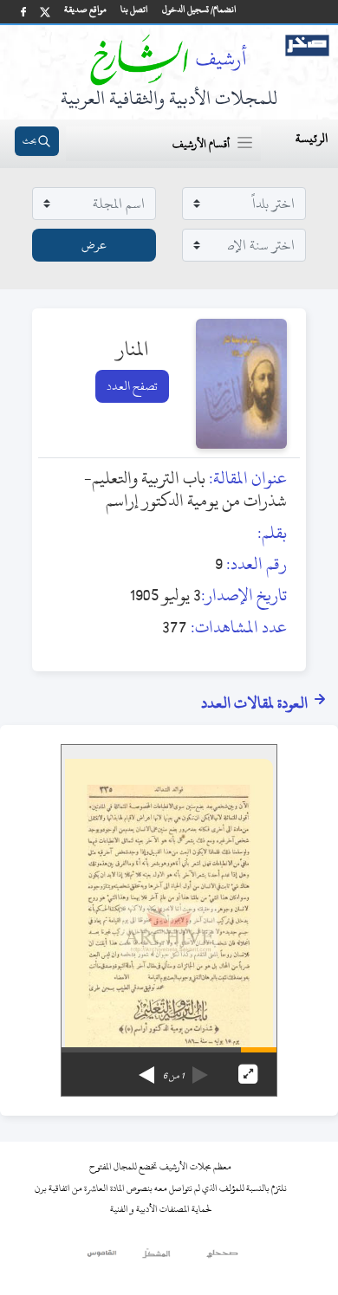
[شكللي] (156, 1258)
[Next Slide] (146, 1069)
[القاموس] (102, 1258)
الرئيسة (312, 138)
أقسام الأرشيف (201, 143)
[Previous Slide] (200, 1069)
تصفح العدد (132, 386)
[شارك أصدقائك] (23, 11)
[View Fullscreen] (248, 1074)
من (173, 1076)
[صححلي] (222, 1258)
